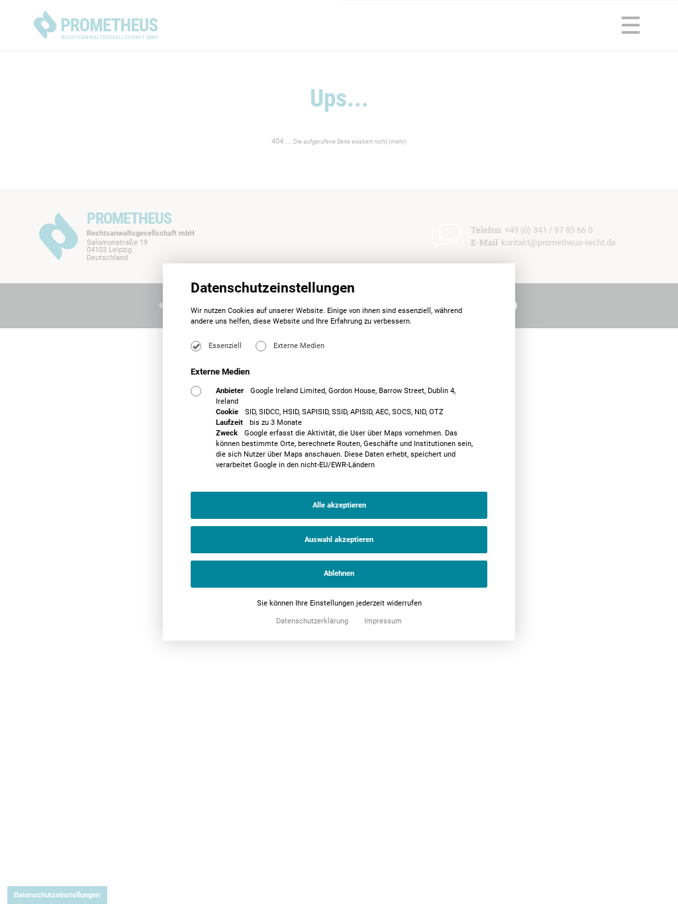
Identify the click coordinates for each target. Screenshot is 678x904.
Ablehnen (339, 573)
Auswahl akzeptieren (339, 539)
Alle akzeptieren (339, 505)
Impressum (383, 621)
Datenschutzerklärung (313, 621)
